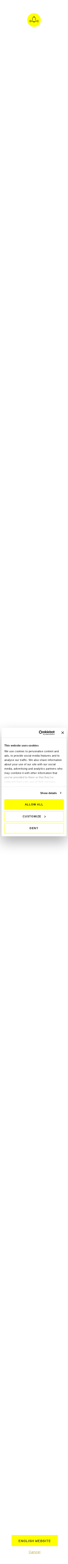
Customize (32, 816)
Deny (34, 828)
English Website (34, 1541)
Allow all (34, 804)
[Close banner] (62, 732)
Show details (48, 792)
